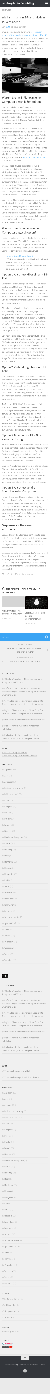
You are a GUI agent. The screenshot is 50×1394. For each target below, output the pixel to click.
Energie (7, 825)
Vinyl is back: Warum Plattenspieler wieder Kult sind (24, 719)
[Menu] (46, 3)
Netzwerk (8, 868)
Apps (6, 775)
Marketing (8, 849)
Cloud (6, 800)
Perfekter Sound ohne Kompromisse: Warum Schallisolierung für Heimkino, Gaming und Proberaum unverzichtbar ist (24, 691)
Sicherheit (8, 892)
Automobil (8, 782)
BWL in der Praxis (11, 794)
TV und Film (8, 941)
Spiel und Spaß (10, 923)
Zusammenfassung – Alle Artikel (14, 752)
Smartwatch (9, 905)
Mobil (6, 855)
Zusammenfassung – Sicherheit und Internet (19, 755)
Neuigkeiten (9, 874)
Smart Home (9, 898)
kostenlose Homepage (13, 1299)
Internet (7, 843)
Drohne (7, 812)
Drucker (7, 818)
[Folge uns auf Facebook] (46, 637)
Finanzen (8, 831)
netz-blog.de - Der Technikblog (18, 3)
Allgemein (8, 769)
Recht (6, 880)
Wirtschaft (8, 960)
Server (7, 886)
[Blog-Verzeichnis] (7, 1344)
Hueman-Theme (39, 1364)
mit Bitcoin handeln (12, 1305)
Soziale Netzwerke (11, 917)
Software (8, 911)
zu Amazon (9, 1317)
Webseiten (8, 948)
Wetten (7, 954)
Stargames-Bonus (11, 1311)
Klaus (8, 27)
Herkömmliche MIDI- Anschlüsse (18, 256)
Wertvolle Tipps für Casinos (10, 1332)
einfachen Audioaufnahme (34, 157)
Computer (6, 10)
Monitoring (8, 862)
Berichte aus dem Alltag (13, 788)
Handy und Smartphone (14, 837)
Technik (7, 935)
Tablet (6, 929)
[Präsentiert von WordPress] (17, 1364)
